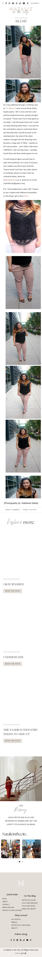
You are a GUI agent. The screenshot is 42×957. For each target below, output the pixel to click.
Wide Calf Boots (29, 909)
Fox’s (26, 196)
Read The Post (12, 591)
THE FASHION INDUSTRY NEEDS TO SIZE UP (20, 732)
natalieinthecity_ (15, 834)
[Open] (10, 849)
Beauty (15, 928)
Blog (4, 898)
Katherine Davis (29, 503)
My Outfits (16, 919)
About (5, 901)
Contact (6, 904)
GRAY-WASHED (13, 584)
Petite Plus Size (29, 900)
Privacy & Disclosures (12, 910)
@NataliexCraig (11, 180)
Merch (14, 922)
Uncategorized (21, 18)
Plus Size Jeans (28, 906)
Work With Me (8, 907)
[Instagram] (18, 856)
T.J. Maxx (9, 108)
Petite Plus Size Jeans (21, 925)
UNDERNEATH (13, 657)
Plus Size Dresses (30, 903)
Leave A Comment (12, 509)
